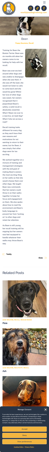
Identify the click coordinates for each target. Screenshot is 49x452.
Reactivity (18, 368)
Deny (24, 435)
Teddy (9, 254)
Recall (31, 43)
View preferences (24, 442)
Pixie (5, 323)
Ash (4, 371)
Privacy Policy (29, 447)
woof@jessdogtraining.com (34, 12)
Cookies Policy (19, 447)
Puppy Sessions (21, 43)
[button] (45, 409)
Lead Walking (8, 320)
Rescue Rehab (26, 320)
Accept (24, 429)
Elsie (41, 258)
